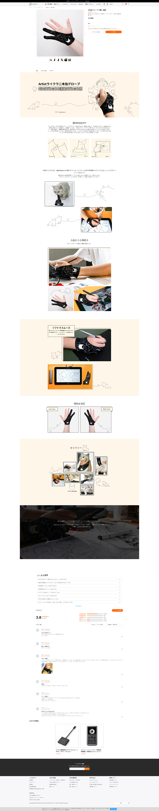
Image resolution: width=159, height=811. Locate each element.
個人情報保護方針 (32, 786)
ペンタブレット (65, 4)
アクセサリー (99, 4)
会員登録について (92, 786)
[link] (33, 4)
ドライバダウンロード (93, 782)
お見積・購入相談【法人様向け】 (96, 784)
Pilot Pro (81, 4)
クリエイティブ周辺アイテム (38, 7)
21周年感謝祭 (49, 4)
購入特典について (113, 780)
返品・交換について (73, 786)
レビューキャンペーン (114, 784)
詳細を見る (67, 809)
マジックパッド (74, 4)
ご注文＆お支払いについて (54, 782)
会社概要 (31, 780)
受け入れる (113, 809)
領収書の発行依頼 (52, 784)
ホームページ (32, 782)
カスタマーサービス (93, 780)
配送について (52, 786)
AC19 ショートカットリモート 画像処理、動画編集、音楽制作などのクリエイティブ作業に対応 (91, 750)
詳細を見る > (88, 1)
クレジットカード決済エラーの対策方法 (57, 780)
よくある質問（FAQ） (73, 782)
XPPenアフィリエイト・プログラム (36, 797)
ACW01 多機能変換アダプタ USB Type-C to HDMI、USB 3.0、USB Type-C (67, 750)
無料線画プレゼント (113, 786)
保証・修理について (73, 784)
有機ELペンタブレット (89, 4)
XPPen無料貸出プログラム (34, 795)
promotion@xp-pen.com (84, 526)
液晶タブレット (57, 4)
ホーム (30, 7)
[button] (94, 26)
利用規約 (31, 784)
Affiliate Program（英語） (34, 799)
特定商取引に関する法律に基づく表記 (36, 788)
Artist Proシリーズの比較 (74, 780)
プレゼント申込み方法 (114, 782)
